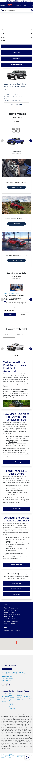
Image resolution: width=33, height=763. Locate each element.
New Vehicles (4, 694)
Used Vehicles (5, 696)
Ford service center (9, 527)
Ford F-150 (6, 391)
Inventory (5, 691)
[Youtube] (11, 635)
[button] (16, 642)
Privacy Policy (7, 756)
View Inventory (16, 462)
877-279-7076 (12, 618)
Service (12, 691)
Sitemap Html (19, 756)
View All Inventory (16, 120)
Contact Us (16, 594)
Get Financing (16, 223)
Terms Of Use (10, 756)
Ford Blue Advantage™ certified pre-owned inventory (16, 450)
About (26, 691)
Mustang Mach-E (21, 445)
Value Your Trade (16, 589)
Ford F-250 (12, 438)
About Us (26, 694)
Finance (19, 691)
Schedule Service (16, 278)
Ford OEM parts (23, 548)
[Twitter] (8, 635)
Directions (6, 630)
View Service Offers (16, 187)
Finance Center (16, 508)
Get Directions (27, 698)
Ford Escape (20, 391)
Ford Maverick (23, 438)
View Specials (16, 583)
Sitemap (14, 755)
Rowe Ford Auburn (3, 756)
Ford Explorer (16, 393)
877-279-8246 (13, 621)
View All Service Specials (15, 276)
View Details (15, 105)
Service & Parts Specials (11, 699)
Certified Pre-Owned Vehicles (4, 700)
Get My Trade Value (16, 260)
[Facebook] (5, 635)
